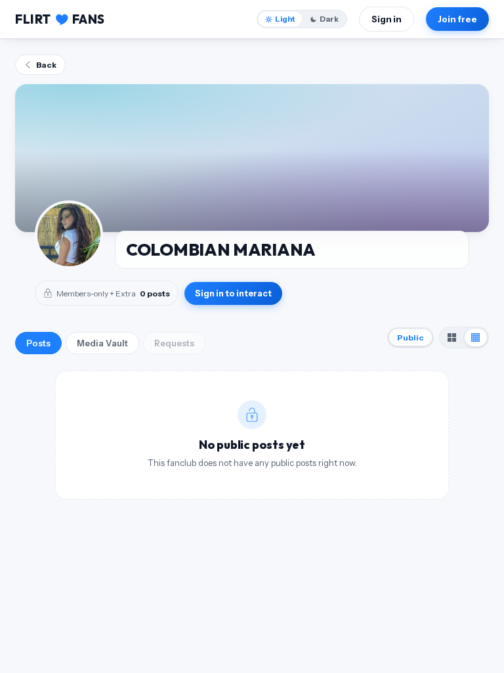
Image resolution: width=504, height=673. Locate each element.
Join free (457, 19)
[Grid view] (452, 337)
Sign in (386, 19)
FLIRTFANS (60, 19)
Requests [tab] (174, 343)
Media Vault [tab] (102, 343)
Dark (329, 19)
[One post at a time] (476, 337)
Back (46, 65)
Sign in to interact (233, 293)
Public (410, 337)
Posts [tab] (38, 343)
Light (285, 19)
